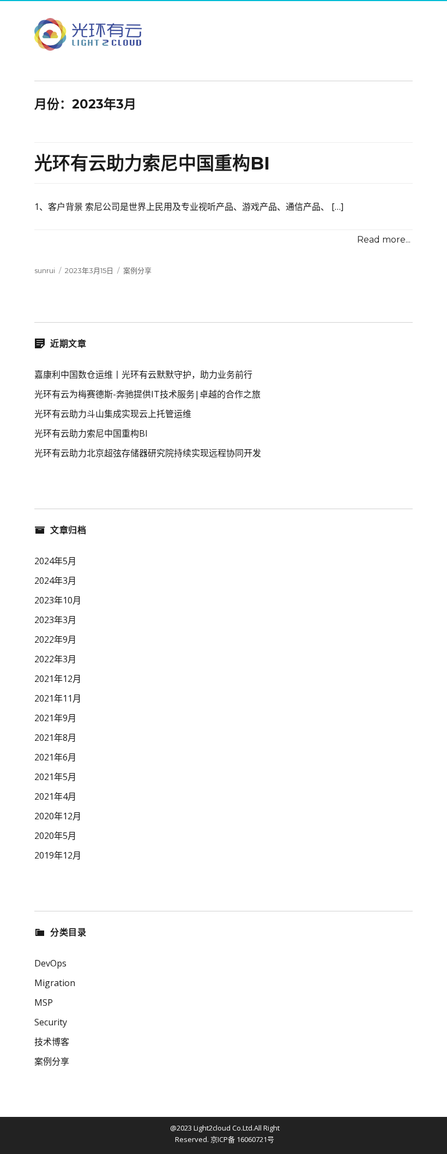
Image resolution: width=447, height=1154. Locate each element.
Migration (54, 983)
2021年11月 (57, 698)
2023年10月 (57, 600)
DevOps (50, 963)
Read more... (383, 239)
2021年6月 (55, 757)
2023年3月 (55, 620)
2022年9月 (55, 639)
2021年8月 (55, 738)
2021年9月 (55, 718)
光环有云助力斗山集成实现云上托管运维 (112, 414)
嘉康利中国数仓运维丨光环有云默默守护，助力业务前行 (143, 374)
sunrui (44, 270)
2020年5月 (55, 836)
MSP (43, 1002)
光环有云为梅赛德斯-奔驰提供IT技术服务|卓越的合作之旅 (147, 394)
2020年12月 (57, 816)
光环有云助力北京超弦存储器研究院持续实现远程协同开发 (147, 453)
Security (50, 1022)
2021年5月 (55, 777)
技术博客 (51, 1042)
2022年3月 (55, 659)
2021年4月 (55, 796)
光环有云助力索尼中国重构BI (152, 163)
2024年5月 (55, 561)
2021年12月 (57, 679)
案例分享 (137, 270)
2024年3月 (55, 581)
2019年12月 (57, 855)
